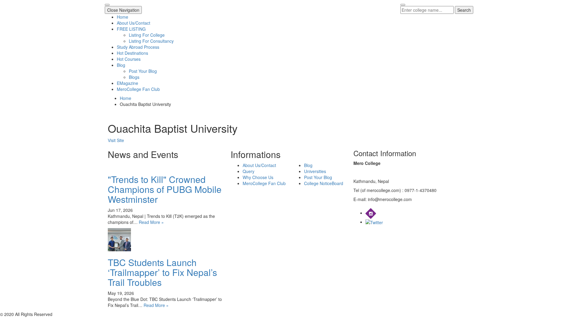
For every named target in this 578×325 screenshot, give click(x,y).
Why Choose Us (258, 177)
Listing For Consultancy (151, 41)
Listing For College (147, 35)
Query (248, 171)
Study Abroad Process (138, 47)
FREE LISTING (131, 29)
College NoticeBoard (323, 183)
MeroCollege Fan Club (138, 89)
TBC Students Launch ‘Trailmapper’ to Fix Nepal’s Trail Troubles (162, 272)
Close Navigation (123, 10)
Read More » (151, 222)
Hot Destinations (132, 53)
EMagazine (127, 83)
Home (122, 17)
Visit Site (116, 140)
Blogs (134, 77)
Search (464, 10)
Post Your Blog (143, 71)
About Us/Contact (133, 23)
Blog (121, 65)
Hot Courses (129, 59)
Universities (315, 171)
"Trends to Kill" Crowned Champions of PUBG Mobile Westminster (165, 189)
